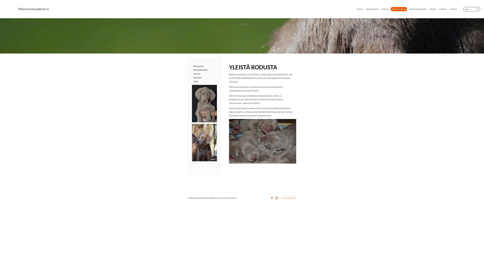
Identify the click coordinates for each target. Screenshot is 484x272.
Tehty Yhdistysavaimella (288, 198)
